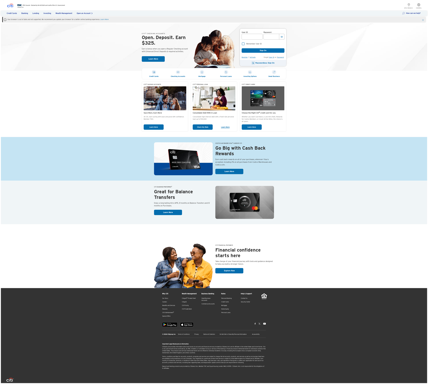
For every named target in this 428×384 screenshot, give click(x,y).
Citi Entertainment (168, 312)
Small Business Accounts (206, 299)
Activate (253, 57)
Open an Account (84, 13)
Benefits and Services (168, 305)
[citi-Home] (10, 6)
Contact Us (244, 298)
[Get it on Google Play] (169, 324)
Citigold (184, 302)
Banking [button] (24, 13)
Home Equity (225, 309)
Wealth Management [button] (64, 13)
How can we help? (413, 13)
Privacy (196, 334)
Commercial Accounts (208, 304)
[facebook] (255, 323)
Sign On (263, 50)
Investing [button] (47, 13)
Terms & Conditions (184, 334)
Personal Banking (226, 298)
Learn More (104, 19)
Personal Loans (225, 312)
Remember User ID (254, 44)
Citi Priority (185, 305)
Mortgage (224, 305)
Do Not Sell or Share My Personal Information (233, 334)
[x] (259, 323)
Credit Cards (225, 302)
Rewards (165, 309)
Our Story (165, 298)
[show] (281, 37)
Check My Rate (205, 127)
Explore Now (233, 271)
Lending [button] (35, 13)
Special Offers (166, 316)
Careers (164, 302)
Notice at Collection (209, 334)
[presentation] (39, 7)
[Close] (423, 19)
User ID (271, 57)
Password (280, 57)
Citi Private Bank (187, 309)
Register (245, 57)
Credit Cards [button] (12, 13)
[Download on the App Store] (186, 324)
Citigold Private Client (189, 298)
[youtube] (264, 323)
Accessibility (255, 334)
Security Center (245, 302)
